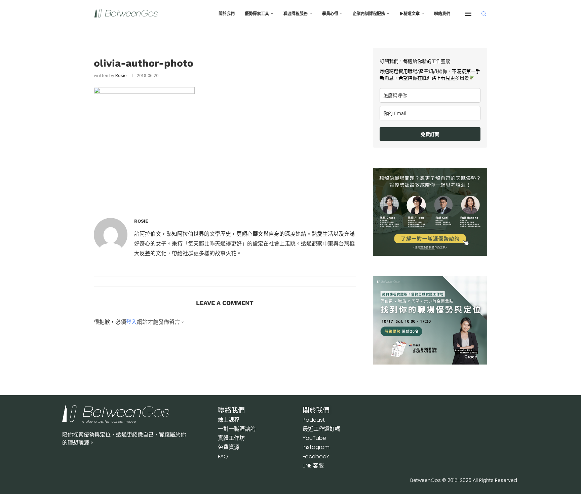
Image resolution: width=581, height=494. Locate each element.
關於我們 (227, 13)
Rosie (121, 75)
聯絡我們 (442, 13)
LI (313, 465)
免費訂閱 (430, 134)
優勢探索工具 (257, 13)
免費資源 (228, 447)
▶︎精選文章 (409, 13)
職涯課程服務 (295, 13)
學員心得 (330, 13)
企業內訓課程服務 (369, 13)
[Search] (483, 13)
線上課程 (228, 420)
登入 (131, 321)
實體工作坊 (231, 438)
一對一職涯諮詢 (237, 429)
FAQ (223, 456)
